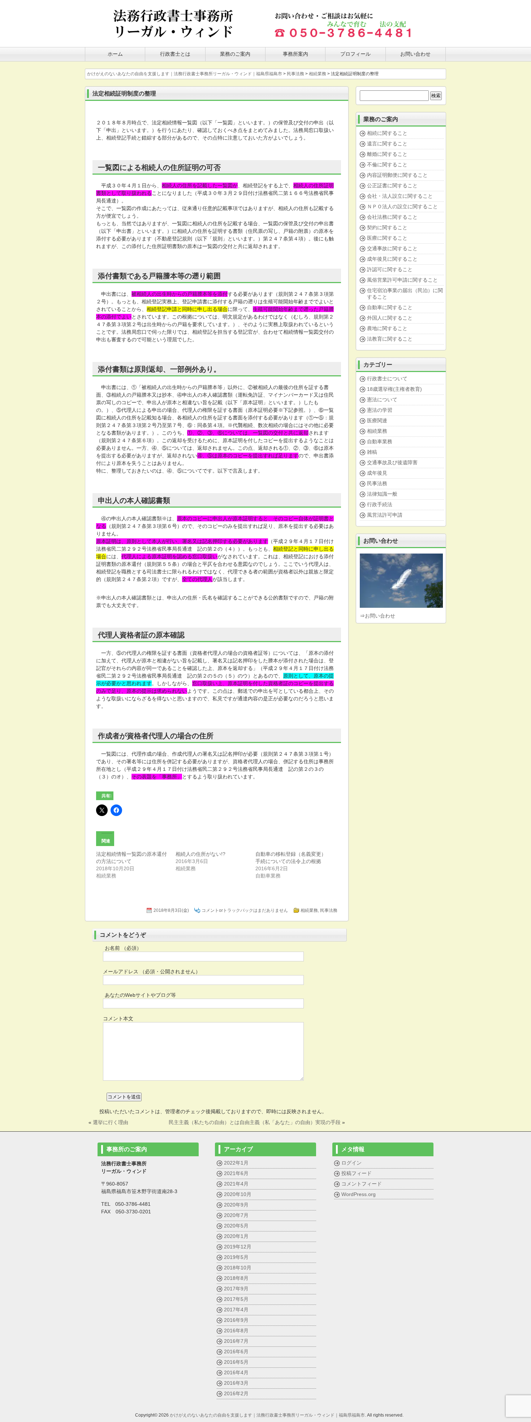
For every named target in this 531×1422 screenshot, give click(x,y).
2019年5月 (236, 1257)
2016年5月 (236, 1362)
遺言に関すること (387, 143)
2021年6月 (236, 1173)
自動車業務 (379, 441)
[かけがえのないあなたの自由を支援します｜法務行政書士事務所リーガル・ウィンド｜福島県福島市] (173, 37)
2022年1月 (236, 1163)
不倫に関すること (387, 164)
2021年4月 (236, 1184)
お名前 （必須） (123, 948)
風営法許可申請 (384, 515)
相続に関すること (387, 133)
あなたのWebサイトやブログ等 (140, 995)
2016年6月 (236, 1351)
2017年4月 (236, 1309)
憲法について (382, 399)
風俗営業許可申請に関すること (402, 280)
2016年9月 (236, 1320)
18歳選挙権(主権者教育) (394, 389)
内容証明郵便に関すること (397, 175)
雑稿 (372, 452)
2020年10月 (237, 1194)
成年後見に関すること (392, 259)
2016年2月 (236, 1393)
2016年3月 (236, 1383)
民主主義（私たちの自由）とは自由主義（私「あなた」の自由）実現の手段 (255, 1122)
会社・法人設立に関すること (400, 196)
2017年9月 (236, 1288)
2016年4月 (236, 1372)
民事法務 (328, 910)
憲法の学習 (379, 410)
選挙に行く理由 (110, 1122)
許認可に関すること (390, 269)
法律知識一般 (382, 494)
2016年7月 (236, 1341)
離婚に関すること (387, 154)
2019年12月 (237, 1247)
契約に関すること (387, 227)
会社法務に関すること (392, 217)
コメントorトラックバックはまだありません (245, 910)
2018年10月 (237, 1268)
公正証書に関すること (392, 185)
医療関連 (377, 420)
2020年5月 (236, 1226)
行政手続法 (379, 504)
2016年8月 (236, 1330)
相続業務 (309, 910)
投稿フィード (356, 1173)
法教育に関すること (390, 339)
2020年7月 (236, 1215)
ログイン (351, 1163)
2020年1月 (236, 1236)
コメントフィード (361, 1184)
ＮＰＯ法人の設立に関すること (402, 206)
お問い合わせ (380, 616)
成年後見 (377, 473)
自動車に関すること (390, 307)
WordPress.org (358, 1194)
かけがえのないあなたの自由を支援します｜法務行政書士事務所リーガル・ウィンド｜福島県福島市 (267, 1415)
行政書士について (387, 378)
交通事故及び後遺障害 (392, 462)
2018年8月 (236, 1278)
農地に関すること (387, 328)
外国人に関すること (390, 318)
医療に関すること (387, 238)
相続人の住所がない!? (200, 854)
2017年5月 (236, 1299)
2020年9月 (236, 1205)
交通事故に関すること (392, 248)
